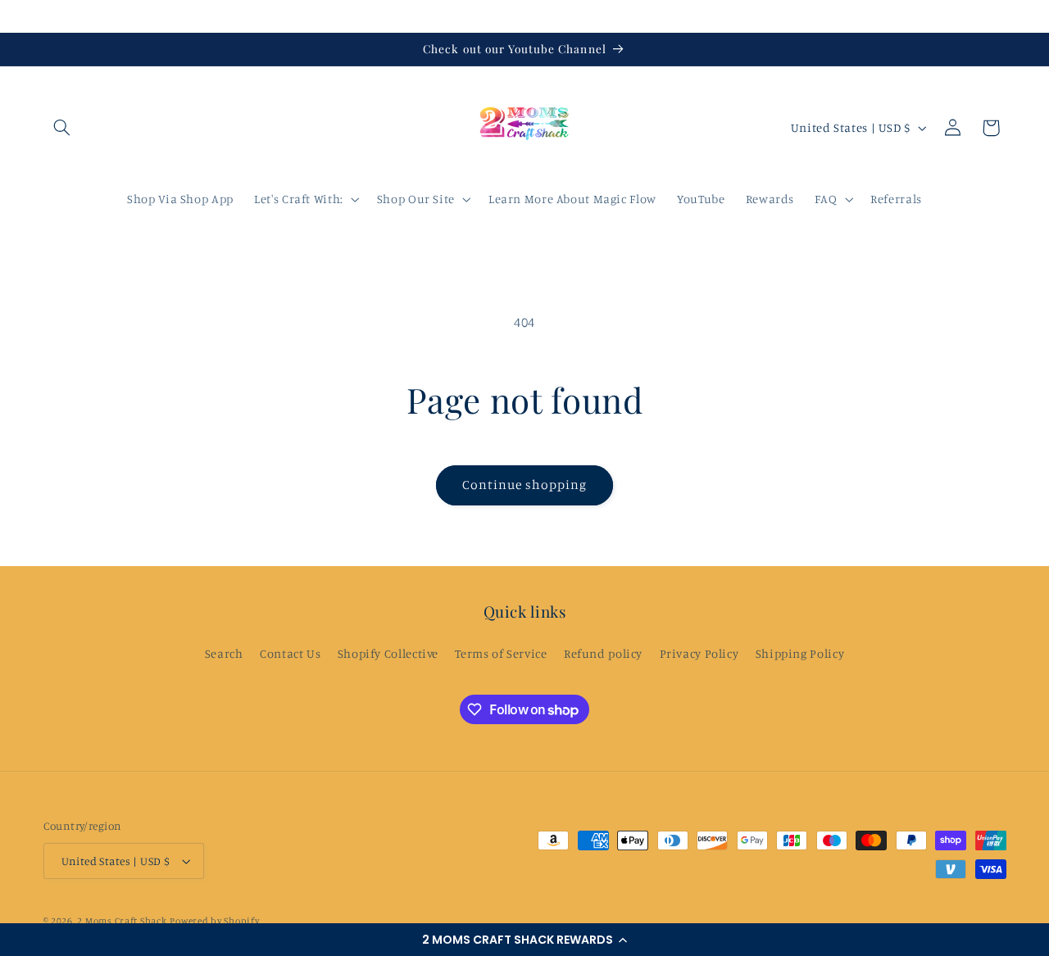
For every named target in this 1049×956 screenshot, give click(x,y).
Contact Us (290, 653)
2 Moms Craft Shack (121, 921)
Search (224, 653)
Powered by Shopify (214, 921)
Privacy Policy (699, 653)
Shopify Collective (388, 653)
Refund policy (603, 653)
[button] (524, 939)
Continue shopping (525, 484)
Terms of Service (501, 653)
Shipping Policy (800, 653)
